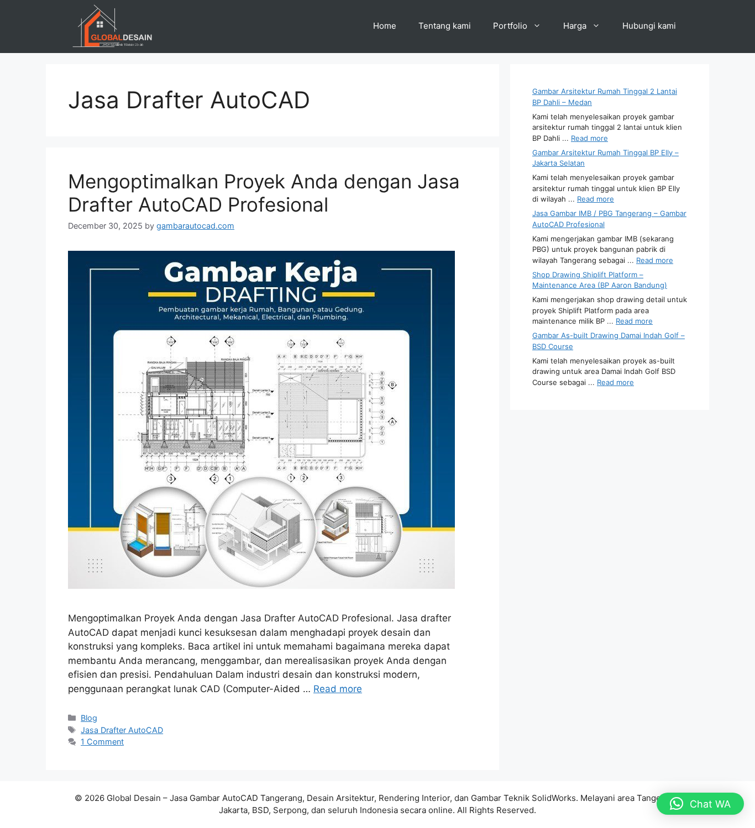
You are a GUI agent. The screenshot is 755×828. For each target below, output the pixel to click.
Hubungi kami (649, 25)
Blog (89, 717)
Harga (574, 25)
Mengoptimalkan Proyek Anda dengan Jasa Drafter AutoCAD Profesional (264, 193)
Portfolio (510, 25)
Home (384, 25)
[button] (700, 804)
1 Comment (102, 741)
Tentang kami (444, 25)
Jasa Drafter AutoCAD (122, 730)
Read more (337, 688)
